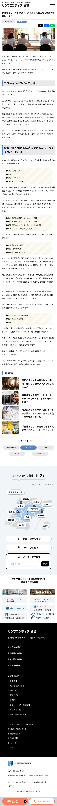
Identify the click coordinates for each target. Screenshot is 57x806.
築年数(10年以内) (17, 685)
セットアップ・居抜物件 (20, 704)
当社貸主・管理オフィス (17, 729)
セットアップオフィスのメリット (21, 724)
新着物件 (13, 681)
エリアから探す (14, 647)
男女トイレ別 (15, 709)
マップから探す (14, 665)
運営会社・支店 (14, 733)
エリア (17, 454)
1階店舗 (13, 690)
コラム (10, 747)
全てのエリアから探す (44, 484)
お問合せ (11, 786)
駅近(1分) (14, 695)
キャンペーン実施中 (18, 714)
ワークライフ (40, 454)
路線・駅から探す (15, 659)
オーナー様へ (13, 743)
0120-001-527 (17, 770)
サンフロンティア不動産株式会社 (19, 782)
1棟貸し (13, 700)
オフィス (28, 447)
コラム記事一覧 (11, 447)
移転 (46, 447)
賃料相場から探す (15, 653)
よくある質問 (13, 738)
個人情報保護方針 (40, 782)
